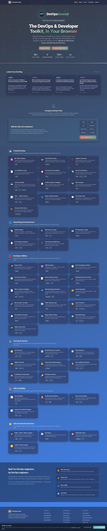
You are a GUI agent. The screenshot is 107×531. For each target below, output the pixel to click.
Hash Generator (47, 520)
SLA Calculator (66, 520)
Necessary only (87, 527)
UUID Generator (86, 520)
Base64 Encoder (47, 515)
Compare (91, 2)
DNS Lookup (66, 515)
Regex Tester (85, 522)
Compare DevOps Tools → (60, 48)
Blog (80, 2)
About (97, 2)
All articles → (97, 71)
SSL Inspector (47, 517)
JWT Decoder (47, 513)
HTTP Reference (66, 517)
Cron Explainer (85, 513)
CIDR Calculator (66, 513)
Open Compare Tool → (87, 137)
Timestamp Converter (87, 517)
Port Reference (66, 522)
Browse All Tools (44, 48)
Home (76, 2)
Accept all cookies (99, 527)
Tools (85, 2)
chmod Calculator (86, 515)
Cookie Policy (74, 527)
